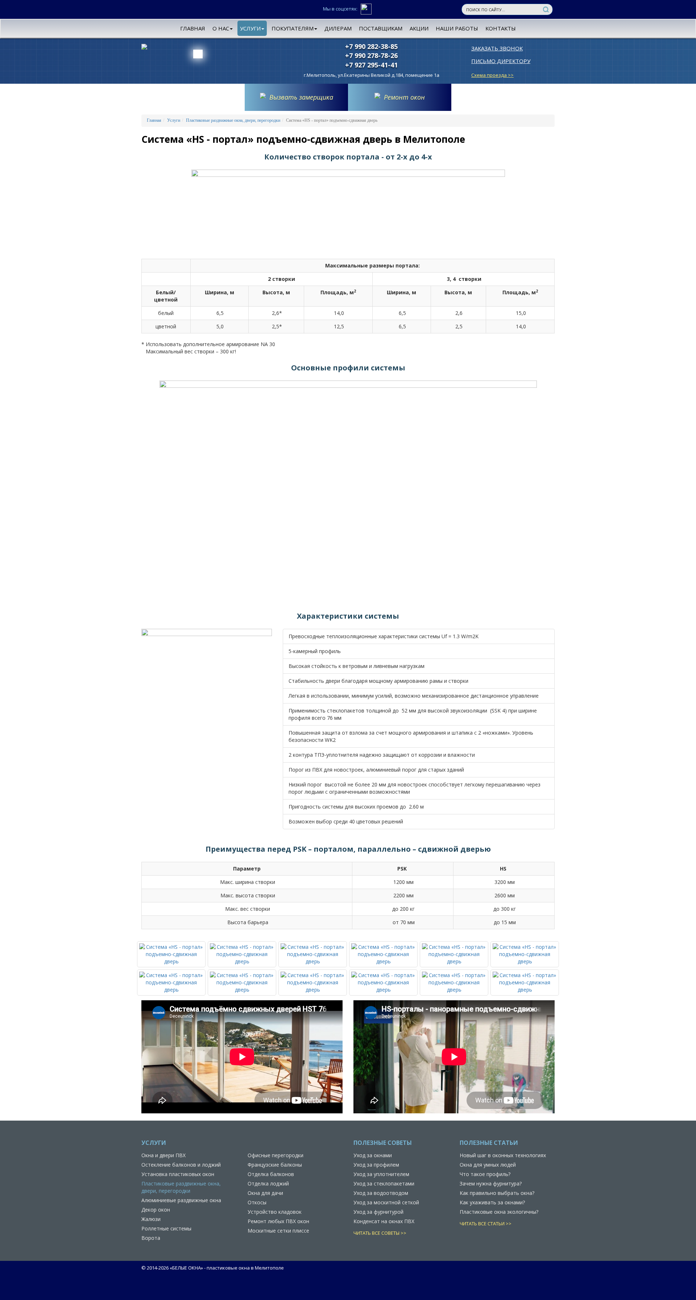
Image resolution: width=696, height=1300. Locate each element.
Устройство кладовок (275, 1211)
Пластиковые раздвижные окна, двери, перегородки (233, 120)
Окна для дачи (265, 1192)
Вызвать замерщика (301, 97)
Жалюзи (151, 1219)
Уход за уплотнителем (381, 1174)
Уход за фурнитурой (378, 1211)
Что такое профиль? (485, 1174)
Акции (419, 28)
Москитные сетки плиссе (278, 1230)
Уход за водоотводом (380, 1192)
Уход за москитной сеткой (386, 1202)
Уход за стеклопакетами (383, 1183)
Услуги (250, 28)
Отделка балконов (271, 1174)
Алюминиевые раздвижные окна (181, 1200)
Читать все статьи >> (485, 1223)
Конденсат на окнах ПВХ (383, 1221)
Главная (192, 28)
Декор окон (155, 1209)
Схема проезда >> (492, 75)
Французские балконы (275, 1164)
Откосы (257, 1202)
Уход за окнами (372, 1155)
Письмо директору (500, 61)
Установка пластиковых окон (177, 1174)
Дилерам (338, 28)
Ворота (150, 1237)
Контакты (500, 28)
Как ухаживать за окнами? (492, 1202)
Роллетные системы (166, 1228)
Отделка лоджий (268, 1183)
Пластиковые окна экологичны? (499, 1211)
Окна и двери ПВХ (163, 1155)
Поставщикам (380, 28)
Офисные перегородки (275, 1155)
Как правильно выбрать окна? (497, 1192)
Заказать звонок (497, 48)
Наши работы (457, 28)
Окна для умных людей (488, 1164)
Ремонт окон (404, 97)
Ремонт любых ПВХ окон (278, 1221)
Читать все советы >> (379, 1233)
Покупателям (293, 28)
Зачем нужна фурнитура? (491, 1183)
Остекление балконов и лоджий (181, 1164)
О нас (220, 28)
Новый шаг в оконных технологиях (503, 1155)
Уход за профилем (376, 1164)
